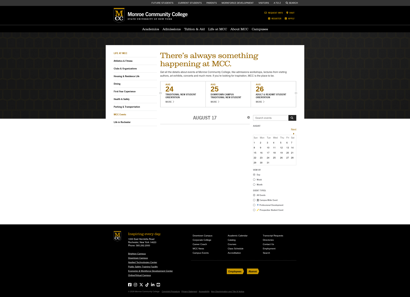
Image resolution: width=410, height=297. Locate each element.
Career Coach (200, 244)
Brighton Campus (137, 253)
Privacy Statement (189, 291)
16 (261, 152)
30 (261, 162)
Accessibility (204, 291)
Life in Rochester (122, 122)
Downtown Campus (138, 258)
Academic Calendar (238, 235)
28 (292, 157)
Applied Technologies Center (142, 262)
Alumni (253, 271)
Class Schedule (235, 248)
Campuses (260, 29)
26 (281, 157)
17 (268, 152)
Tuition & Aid (194, 29)
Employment (269, 248)
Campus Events (201, 253)
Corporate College (202, 240)
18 (274, 152)
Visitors (263, 3)
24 (268, 157)
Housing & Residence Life (126, 76)
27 (287, 157)
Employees (235, 271)
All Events (261, 195)
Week (259, 179)
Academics (150, 29)
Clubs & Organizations (125, 68)
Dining (117, 83)
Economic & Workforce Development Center (150, 271)
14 (292, 147)
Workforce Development (237, 3)
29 (255, 162)
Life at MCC (217, 29)
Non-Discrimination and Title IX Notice (227, 291)
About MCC (239, 29)
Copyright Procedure (171, 291)
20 (287, 152)
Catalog (232, 240)
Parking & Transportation (127, 106)
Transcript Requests (273, 235)
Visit (292, 12)
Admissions (172, 29)
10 (268, 147)
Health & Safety (122, 99)
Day (258, 174)
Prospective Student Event (271, 210)
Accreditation (234, 253)
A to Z (277, 3)
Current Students (190, 3)
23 (261, 157)
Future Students (162, 3)
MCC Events (120, 114)
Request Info (275, 12)
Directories (268, 240)
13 (287, 147)
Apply (291, 18)
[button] (160, 93)
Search (293, 3)
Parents (211, 3)
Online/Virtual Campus (139, 275)
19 (281, 152)
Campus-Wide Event (268, 200)
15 (255, 152)
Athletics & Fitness (123, 60)
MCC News (198, 248)
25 (274, 157)
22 (255, 157)
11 (274, 147)
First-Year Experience (124, 91)
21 (292, 152)
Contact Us (268, 244)
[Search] (292, 118)
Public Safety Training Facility (143, 266)
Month (259, 184)
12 (281, 147)
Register (276, 18)
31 (268, 162)
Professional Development (271, 205)
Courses (232, 244)
